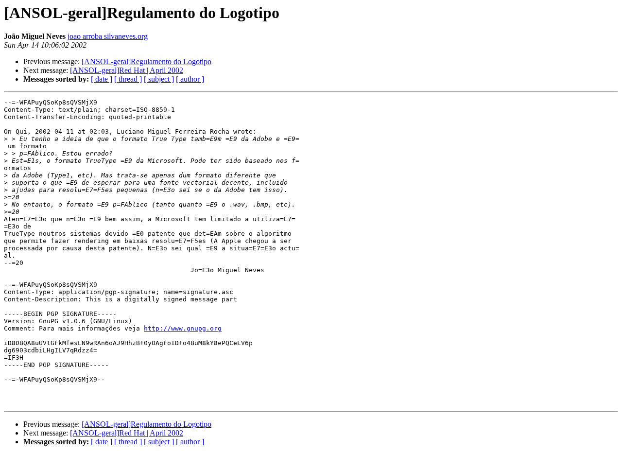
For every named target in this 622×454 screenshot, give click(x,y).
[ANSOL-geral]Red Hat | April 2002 (126, 70)
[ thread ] (128, 79)
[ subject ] (159, 79)
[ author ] (190, 79)
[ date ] (101, 79)
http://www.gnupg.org (183, 328)
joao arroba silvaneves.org (108, 36)
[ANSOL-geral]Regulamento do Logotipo (146, 61)
